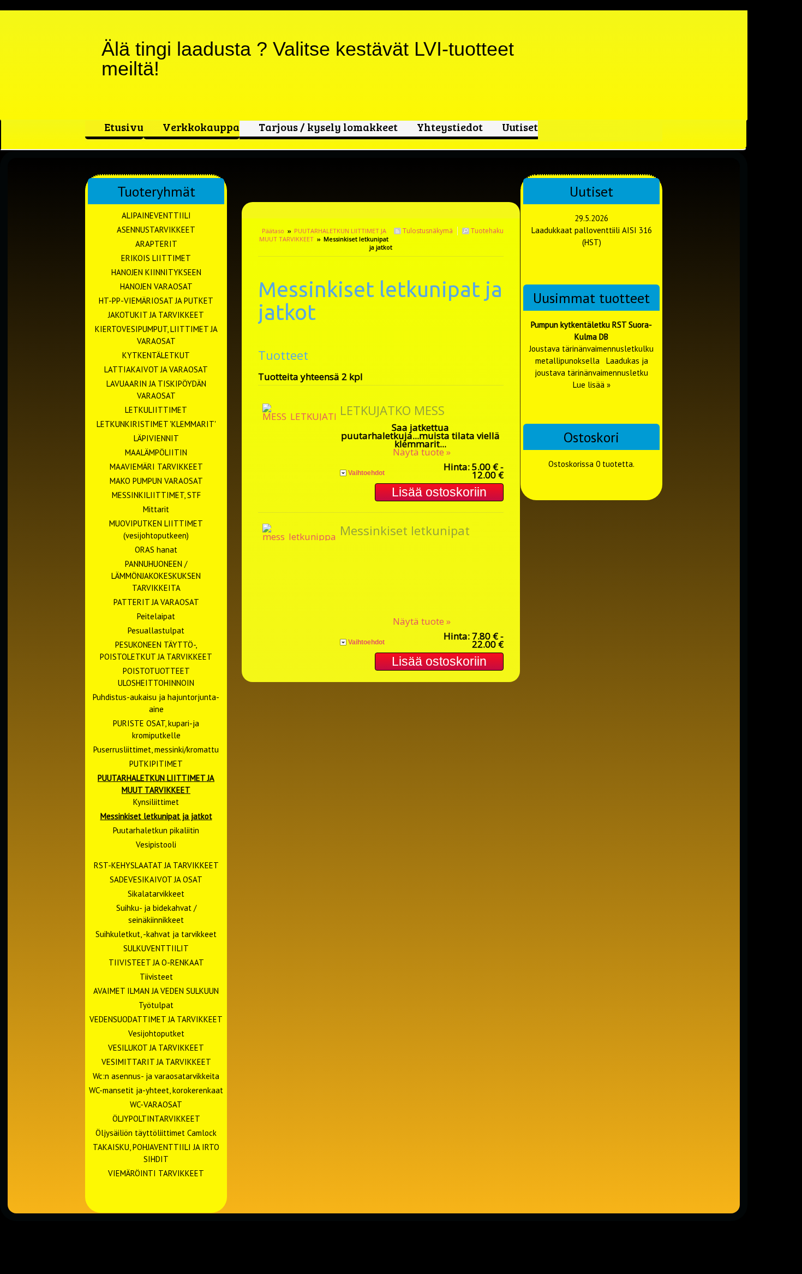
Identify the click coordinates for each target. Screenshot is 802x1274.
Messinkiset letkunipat (405, 530)
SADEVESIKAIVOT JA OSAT (156, 879)
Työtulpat (156, 1005)
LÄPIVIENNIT (156, 438)
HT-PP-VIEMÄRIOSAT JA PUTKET (156, 300)
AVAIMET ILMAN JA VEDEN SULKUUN (156, 991)
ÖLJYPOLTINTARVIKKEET (156, 1118)
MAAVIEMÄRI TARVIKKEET (156, 466)
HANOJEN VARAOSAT (156, 286)
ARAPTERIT (156, 244)
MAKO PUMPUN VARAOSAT (156, 481)
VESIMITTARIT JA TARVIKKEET (156, 1062)
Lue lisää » (592, 385)
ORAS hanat (156, 549)
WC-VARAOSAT (156, 1104)
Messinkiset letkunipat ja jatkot (156, 816)
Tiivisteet (156, 976)
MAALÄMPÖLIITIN (156, 452)
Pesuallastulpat (156, 630)
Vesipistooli (156, 844)
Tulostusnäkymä (427, 230)
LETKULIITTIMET (156, 410)
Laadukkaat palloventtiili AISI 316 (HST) (591, 236)
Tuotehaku (486, 230)
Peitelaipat (156, 616)
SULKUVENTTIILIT (156, 948)
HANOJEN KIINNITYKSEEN (156, 272)
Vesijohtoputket (156, 1033)
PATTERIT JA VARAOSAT (156, 602)
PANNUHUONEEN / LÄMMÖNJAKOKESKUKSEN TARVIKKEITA (156, 576)
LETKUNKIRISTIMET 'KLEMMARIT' (156, 424)
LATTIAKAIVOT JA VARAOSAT (156, 369)
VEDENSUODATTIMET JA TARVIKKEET (156, 1019)
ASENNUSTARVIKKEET (156, 229)
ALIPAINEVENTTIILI (156, 215)
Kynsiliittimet (156, 802)
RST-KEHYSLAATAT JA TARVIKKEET (156, 865)
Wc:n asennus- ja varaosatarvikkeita (156, 1076)
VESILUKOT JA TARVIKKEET (156, 1047)
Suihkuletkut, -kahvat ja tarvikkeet (156, 934)
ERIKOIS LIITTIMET (156, 258)
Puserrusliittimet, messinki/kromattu (156, 749)
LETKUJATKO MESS (392, 410)
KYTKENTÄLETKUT (156, 355)
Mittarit (156, 509)
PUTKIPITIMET (156, 764)
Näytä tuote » (422, 452)
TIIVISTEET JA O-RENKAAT (156, 962)
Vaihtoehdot (366, 473)
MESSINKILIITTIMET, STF (156, 495)
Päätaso (273, 231)
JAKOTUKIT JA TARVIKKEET (156, 315)
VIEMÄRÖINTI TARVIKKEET (156, 1173)
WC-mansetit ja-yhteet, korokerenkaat (156, 1090)
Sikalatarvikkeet (156, 893)
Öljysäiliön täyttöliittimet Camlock (156, 1133)
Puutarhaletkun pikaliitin (156, 830)
